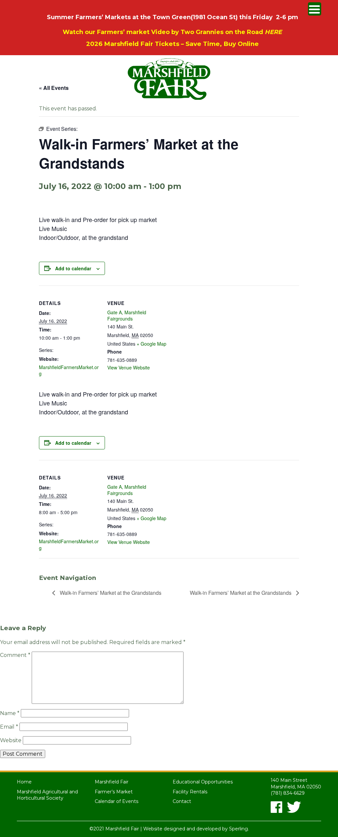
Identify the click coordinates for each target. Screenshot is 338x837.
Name (9, 713)
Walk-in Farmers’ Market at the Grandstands (109, 592)
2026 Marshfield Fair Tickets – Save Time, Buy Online (172, 44)
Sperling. (239, 829)
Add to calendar (73, 268)
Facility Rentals (190, 792)
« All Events (54, 88)
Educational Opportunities (203, 782)
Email (9, 727)
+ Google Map (151, 343)
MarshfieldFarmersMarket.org (69, 370)
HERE (273, 32)
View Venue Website (128, 367)
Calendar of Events (116, 801)
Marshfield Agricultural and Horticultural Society (47, 795)
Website (10, 740)
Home (24, 782)
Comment (15, 655)
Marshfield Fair (111, 782)
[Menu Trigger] (314, 9)
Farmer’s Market (114, 792)
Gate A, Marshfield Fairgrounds (126, 315)
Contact (182, 801)
